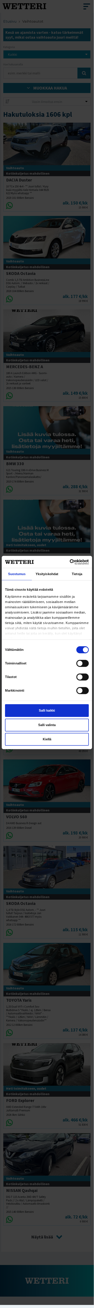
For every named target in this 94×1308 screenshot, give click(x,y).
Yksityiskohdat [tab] (47, 574)
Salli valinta (47, 725)
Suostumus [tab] (17, 574)
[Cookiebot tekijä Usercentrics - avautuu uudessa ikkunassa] (70, 562)
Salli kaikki (47, 710)
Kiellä (47, 739)
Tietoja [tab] (77, 574)
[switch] (82, 663)
